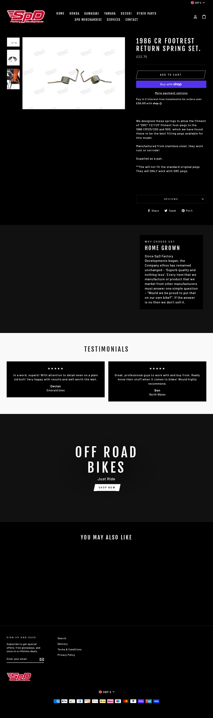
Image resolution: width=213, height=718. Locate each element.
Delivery (63, 643)
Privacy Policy (66, 654)
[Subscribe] (42, 659)
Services (113, 19)
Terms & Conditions (70, 649)
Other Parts (147, 13)
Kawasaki (91, 13)
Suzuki (126, 13)
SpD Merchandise (88, 19)
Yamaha (110, 13)
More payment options (171, 93)
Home (60, 13)
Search (62, 638)
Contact (131, 19)
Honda (75, 13)
